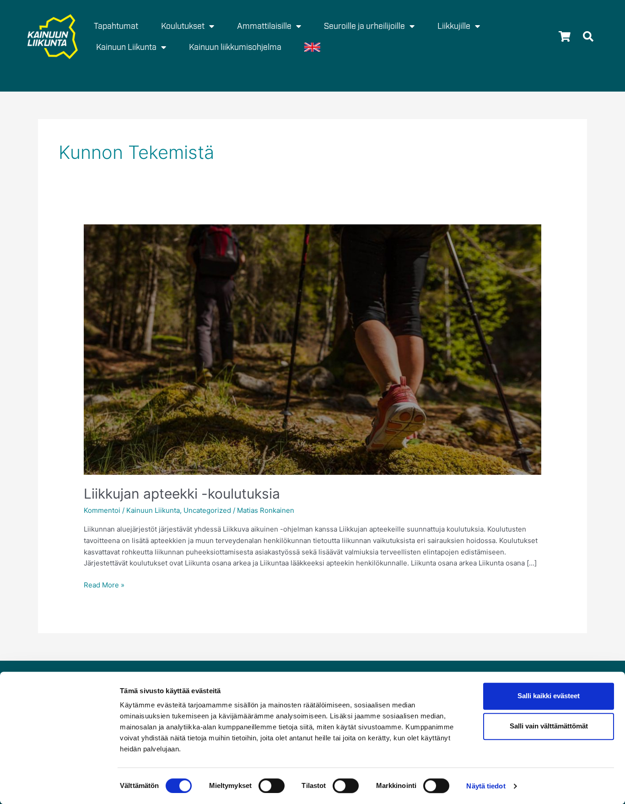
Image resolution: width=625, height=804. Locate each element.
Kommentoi (102, 510)
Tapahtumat (116, 26)
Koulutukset (183, 26)
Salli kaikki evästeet (548, 696)
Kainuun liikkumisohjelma (235, 47)
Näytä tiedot (485, 786)
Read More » (104, 584)
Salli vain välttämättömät (549, 726)
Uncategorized (207, 510)
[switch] (272, 785)
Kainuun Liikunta (153, 510)
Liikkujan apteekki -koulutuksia (182, 493)
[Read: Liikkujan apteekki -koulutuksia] (312, 349)
